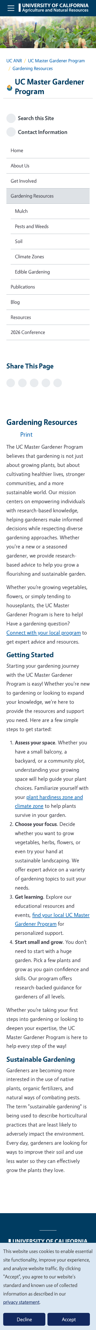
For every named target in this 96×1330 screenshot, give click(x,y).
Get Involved (24, 181)
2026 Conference (28, 332)
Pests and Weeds (32, 226)
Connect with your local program (43, 632)
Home (17, 150)
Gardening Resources (32, 196)
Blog (15, 302)
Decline (24, 1319)
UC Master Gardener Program (56, 60)
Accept (69, 1319)
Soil (18, 241)
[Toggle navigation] (11, 8)
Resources (21, 317)
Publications (23, 286)
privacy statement (21, 1302)
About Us (20, 165)
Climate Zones (29, 256)
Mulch (21, 211)
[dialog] (48, 1286)
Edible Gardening (32, 271)
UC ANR (14, 60)
